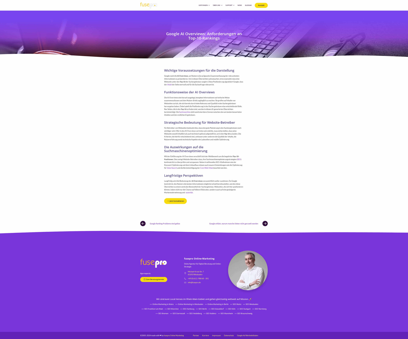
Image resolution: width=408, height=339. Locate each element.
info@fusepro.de (194, 282)
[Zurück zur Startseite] (148, 5)
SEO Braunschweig (244, 313)
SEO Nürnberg (260, 309)
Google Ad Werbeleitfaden (247, 335)
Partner (196, 335)
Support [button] (229, 5)
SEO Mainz (237, 304)
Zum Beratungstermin (155, 279)
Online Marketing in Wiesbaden (190, 304)
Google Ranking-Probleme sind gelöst (165, 223)
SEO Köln (231, 309)
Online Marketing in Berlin (218, 304)
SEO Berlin (203, 309)
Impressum (216, 335)
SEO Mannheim (227, 313)
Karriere (205, 335)
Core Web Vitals (206, 168)
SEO (239, 159)
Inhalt (169, 84)
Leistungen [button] (203, 5)
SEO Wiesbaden (252, 304)
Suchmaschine (184, 112)
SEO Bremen (163, 313)
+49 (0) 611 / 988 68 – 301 (198, 278)
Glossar (248, 5)
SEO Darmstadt (179, 313)
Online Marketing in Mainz (163, 304)
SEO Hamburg (188, 309)
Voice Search (172, 168)
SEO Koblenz (211, 313)
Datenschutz (229, 335)
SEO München (173, 309)
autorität (189, 192)
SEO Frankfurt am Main (153, 309)
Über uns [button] (216, 5)
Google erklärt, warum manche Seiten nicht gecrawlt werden (233, 223)
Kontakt (261, 5)
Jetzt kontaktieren (177, 201)
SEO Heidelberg (195, 313)
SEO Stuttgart (245, 309)
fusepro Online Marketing (174, 335)
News (240, 5)
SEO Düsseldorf (217, 309)
